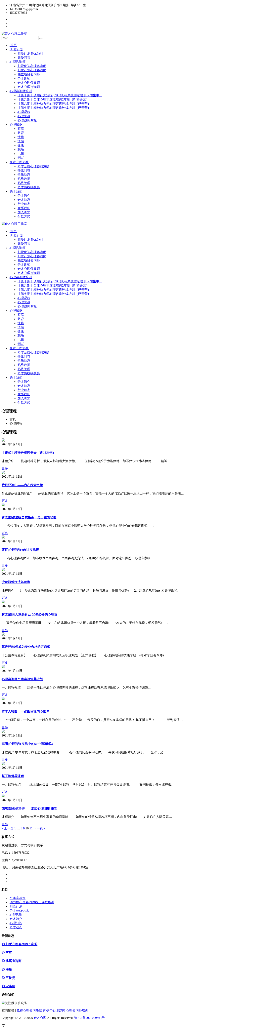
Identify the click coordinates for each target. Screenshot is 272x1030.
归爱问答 (24, 57)
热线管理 (24, 183)
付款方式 (24, 216)
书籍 (21, 153)
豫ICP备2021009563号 (89, 1017)
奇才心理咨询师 (29, 87)
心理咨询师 (17, 61)
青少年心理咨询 (54, 1010)
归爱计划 (16, 49)
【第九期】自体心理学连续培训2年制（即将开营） (53, 99)
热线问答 (24, 170)
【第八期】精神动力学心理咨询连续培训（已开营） (54, 103)
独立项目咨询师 (29, 74)
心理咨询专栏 (27, 120)
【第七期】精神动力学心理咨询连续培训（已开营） (54, 107)
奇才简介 (24, 195)
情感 (21, 141)
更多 (5, 468)
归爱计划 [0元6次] (30, 53)
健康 (21, 145)
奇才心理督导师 (29, 82)
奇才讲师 (24, 78)
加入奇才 (24, 212)
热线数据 (24, 178)
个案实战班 (17, 898)
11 (31, 828)
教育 (21, 133)
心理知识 (16, 124)
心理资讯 (24, 116)
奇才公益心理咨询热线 (33, 166)
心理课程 (24, 112)
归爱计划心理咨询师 (32, 70)
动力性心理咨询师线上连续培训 (32, 902)
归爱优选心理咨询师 (32, 66)
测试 (21, 158)
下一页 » (39, 828)
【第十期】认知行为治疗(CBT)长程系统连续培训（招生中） (60, 95)
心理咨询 (16, 914)
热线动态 (24, 174)
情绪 (21, 137)
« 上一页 (8, 828)
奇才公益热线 (19, 910)
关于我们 (16, 191)
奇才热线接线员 (29, 187)
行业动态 (24, 204)
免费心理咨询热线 (29, 1010)
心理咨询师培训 (21, 91)
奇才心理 (40, 1017)
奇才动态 (24, 199)
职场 (21, 149)
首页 (13, 45)
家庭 (21, 128)
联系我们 (24, 208)
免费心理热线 (19, 162)
